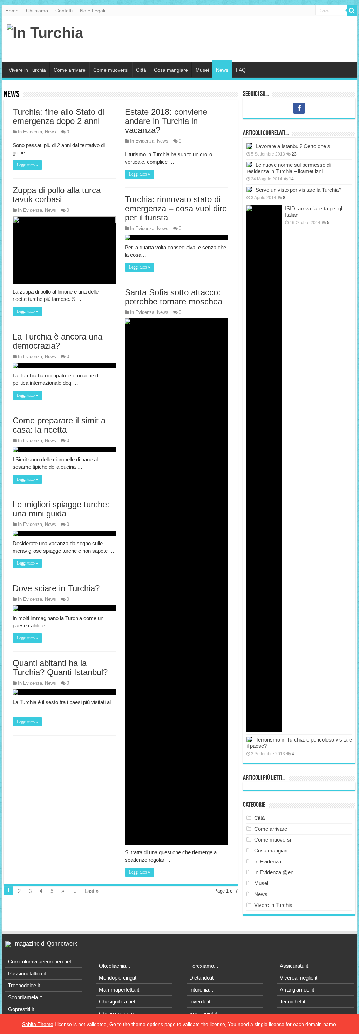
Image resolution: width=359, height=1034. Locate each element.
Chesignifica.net (117, 1002)
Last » (91, 891)
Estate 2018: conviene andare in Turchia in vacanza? (166, 121)
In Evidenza (30, 131)
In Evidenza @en (273, 872)
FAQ (241, 70)
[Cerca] (352, 10)
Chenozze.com (116, 1013)
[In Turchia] (45, 31)
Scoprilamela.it (25, 997)
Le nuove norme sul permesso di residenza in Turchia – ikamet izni (288, 168)
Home (12, 10)
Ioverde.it (199, 1002)
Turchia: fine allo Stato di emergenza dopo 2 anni (58, 116)
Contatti (64, 10)
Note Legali (92, 10)
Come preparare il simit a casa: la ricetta (59, 425)
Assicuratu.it (294, 966)
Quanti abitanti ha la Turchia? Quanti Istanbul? (60, 667)
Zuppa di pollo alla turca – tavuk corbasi (60, 194)
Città (141, 70)
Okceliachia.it (114, 966)
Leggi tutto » (27, 165)
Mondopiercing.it (117, 978)
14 (291, 179)
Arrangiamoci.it (297, 990)
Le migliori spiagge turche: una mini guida (61, 509)
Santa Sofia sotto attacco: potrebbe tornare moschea (173, 297)
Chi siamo (37, 10)
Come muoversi (110, 70)
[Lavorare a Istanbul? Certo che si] (249, 146)
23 (294, 154)
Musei (202, 70)
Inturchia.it (201, 990)
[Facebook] (299, 108)
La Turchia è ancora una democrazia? (57, 341)
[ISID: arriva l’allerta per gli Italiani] (264, 468)
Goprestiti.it (21, 1009)
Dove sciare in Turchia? (56, 588)
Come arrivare (70, 70)
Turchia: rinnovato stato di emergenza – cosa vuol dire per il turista (176, 208)
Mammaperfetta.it (119, 990)
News (222, 70)
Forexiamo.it (203, 966)
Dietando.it (201, 978)
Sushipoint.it (203, 1013)
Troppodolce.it (24, 985)
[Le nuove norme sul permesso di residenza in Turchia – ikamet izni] (249, 164)
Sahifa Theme (37, 1024)
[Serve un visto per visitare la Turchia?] (249, 189)
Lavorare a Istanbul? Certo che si (293, 146)
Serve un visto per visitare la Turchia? (298, 190)
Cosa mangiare (171, 70)
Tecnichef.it (292, 1002)
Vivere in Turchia (27, 70)
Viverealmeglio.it (298, 978)
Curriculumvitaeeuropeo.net (39, 961)
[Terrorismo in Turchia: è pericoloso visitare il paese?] (249, 739)
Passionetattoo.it (27, 973)
